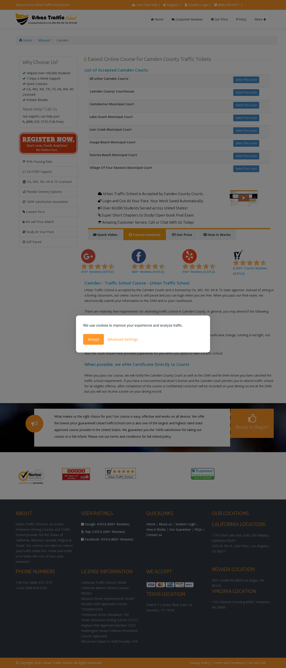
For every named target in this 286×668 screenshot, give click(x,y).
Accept (93, 339)
